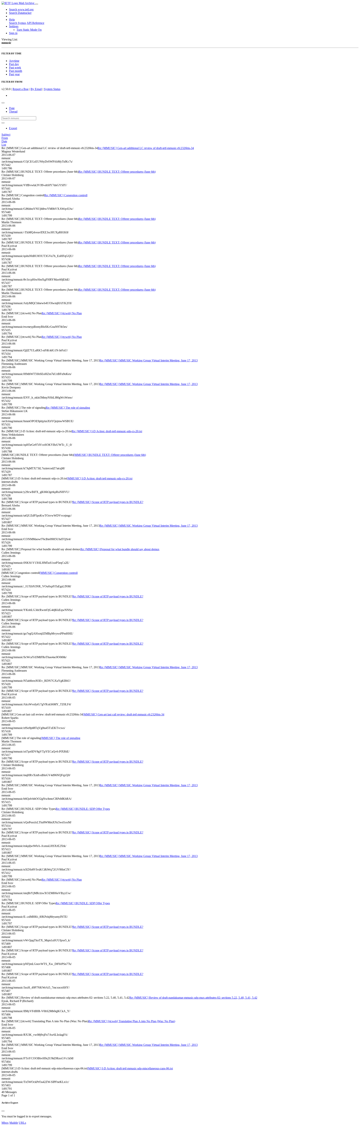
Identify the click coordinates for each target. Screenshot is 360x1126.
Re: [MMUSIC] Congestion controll (65, 195)
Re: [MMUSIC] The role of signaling (68, 407)
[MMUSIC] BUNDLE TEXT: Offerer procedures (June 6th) (110, 454)
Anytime (14, 60)
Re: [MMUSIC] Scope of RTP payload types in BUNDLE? (107, 502)
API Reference (35, 23)
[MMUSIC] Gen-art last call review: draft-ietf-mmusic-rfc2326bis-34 (123, 714)
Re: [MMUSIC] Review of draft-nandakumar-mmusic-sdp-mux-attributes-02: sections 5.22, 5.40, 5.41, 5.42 (193, 997)
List (4, 144)
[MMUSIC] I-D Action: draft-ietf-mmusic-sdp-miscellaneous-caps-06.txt (130, 1068)
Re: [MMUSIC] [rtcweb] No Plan (62, 313)
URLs (22, 1122)
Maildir (13, 1122)
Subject (6, 134)
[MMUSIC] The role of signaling (60, 738)
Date (12, 108)
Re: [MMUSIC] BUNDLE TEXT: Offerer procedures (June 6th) (117, 171)
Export (13, 128)
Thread (13, 111)
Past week (15, 67)
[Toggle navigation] (36, 4)
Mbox (5, 1122)
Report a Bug (20, 89)
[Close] (3, 1111)
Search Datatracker (20, 12)
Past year (14, 74)
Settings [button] (13, 26)
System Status (52, 89)
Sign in (13, 33)
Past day (14, 64)
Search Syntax (17, 23)
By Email (36, 89)
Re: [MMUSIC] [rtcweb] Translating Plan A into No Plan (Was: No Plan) (131, 1021)
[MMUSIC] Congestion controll (59, 572)
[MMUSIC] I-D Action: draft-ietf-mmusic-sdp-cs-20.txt (99, 478)
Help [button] (12, 19)
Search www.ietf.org (21, 9)
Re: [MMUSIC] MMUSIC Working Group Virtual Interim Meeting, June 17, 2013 (149, 360)
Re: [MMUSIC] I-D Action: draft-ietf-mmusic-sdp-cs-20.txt (107, 431)
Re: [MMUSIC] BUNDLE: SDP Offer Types (83, 808)
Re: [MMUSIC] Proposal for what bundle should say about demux (119, 549)
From (5, 138)
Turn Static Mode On (29, 29)
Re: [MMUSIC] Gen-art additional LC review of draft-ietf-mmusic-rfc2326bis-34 (146, 148)
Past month (15, 70)
